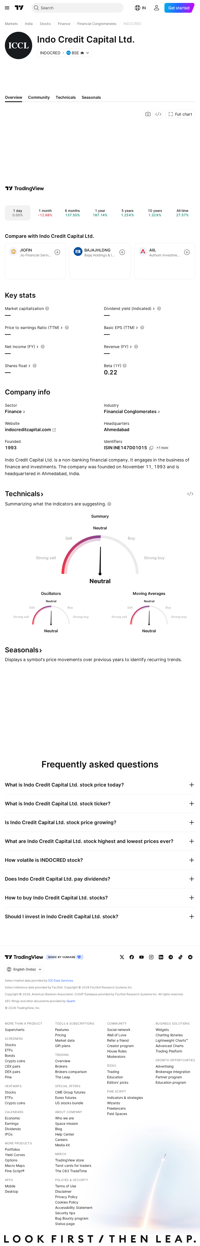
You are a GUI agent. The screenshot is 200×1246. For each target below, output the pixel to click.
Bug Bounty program (71, 1218)
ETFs (9, 1050)
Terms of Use (65, 1186)
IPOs (8, 1134)
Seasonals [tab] (91, 97)
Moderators (116, 1056)
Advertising (165, 1066)
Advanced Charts (169, 1046)
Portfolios (12, 1149)
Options (11, 1160)
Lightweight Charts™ (172, 1040)
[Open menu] (7, 8)
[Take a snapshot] (148, 114)
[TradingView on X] (122, 957)
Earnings (12, 1123)
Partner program (169, 1077)
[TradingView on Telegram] (170, 957)
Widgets (162, 1029)
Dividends (13, 1129)
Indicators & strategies (125, 1097)
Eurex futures (65, 1097)
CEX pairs (12, 1066)
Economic (12, 1118)
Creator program (120, 1046)
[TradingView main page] (19, 7)
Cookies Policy (66, 1202)
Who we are (64, 1118)
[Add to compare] (57, 252)
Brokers (61, 1066)
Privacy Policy (66, 1197)
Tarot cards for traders (73, 1165)
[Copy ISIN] (151, 448)
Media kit (62, 1145)
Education (115, 1077)
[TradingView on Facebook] (131, 957)
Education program (171, 1082)
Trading (113, 1072)
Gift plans (62, 1046)
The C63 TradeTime (71, 1171)
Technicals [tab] (66, 97)
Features (62, 1029)
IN (144, 7)
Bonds (10, 1055)
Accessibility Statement (73, 1207)
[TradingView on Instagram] (151, 957)
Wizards (113, 1103)
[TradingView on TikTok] (180, 957)
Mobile (10, 1186)
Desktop (11, 1191)
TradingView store (69, 1160)
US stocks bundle (69, 1103)
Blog (58, 1129)
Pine (8, 1077)
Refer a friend (118, 1040)
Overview (62, 1061)
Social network (118, 1029)
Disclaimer (63, 1191)
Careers (61, 1139)
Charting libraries (169, 1035)
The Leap (62, 1077)
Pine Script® (14, 1171)
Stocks (10, 1045)
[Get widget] (158, 114)
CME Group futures (70, 1092)
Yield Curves (15, 1155)
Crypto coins (15, 1061)
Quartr (71, 1001)
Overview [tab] (13, 97)
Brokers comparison (71, 1072)
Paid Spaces (117, 1114)
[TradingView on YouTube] (141, 957)
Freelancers (116, 1108)
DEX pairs (12, 1072)
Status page (65, 1224)
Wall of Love (116, 1035)
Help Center (64, 1134)
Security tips (65, 1213)
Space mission (66, 1123)
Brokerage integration (173, 1072)
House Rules (117, 1051)
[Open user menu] (156, 8)
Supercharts (14, 1029)
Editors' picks (117, 1082)
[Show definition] (47, 308)
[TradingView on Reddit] (190, 957)
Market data (65, 1040)
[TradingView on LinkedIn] (161, 957)
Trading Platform (169, 1051)
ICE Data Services (60, 980)
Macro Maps (15, 1165)
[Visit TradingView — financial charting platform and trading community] (24, 188)
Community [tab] (39, 97)
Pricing (60, 1035)
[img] (82, 53)
